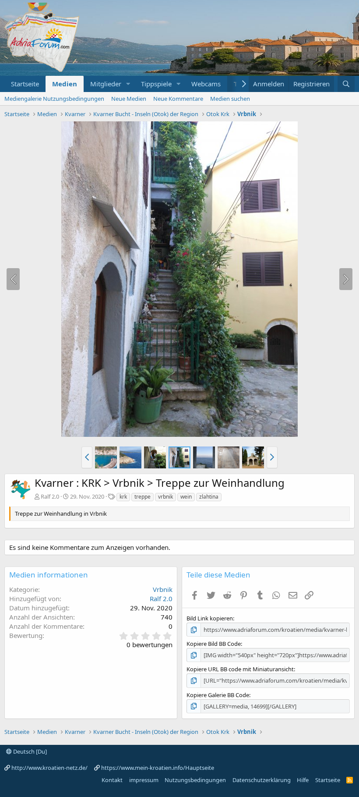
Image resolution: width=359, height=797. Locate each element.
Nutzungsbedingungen (195, 780)
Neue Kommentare (178, 99)
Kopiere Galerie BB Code (218, 695)
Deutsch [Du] (29, 751)
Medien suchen (230, 99)
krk (123, 496)
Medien (64, 83)
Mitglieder (105, 83)
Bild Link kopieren (210, 618)
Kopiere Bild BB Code (214, 644)
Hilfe (303, 780)
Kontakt (112, 780)
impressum (143, 780)
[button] (128, 84)
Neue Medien (128, 99)
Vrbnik (162, 589)
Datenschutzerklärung (261, 780)
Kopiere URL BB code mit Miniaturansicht (240, 669)
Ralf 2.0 (50, 496)
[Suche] (346, 84)
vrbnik (165, 496)
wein (186, 496)
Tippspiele (156, 83)
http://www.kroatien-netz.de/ (49, 768)
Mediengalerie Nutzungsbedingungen (54, 99)
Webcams (206, 83)
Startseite (25, 83)
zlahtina (208, 496)
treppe (142, 496)
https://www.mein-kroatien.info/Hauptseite (157, 768)
